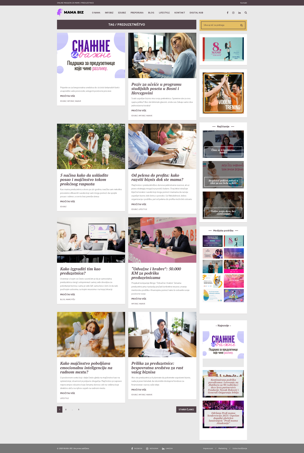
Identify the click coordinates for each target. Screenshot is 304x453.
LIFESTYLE (143, 209)
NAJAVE (78, 101)
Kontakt (243, 2)
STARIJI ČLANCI (186, 409)
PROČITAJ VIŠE (67, 96)
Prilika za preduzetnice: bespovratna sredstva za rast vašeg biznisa (157, 368)
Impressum (208, 448)
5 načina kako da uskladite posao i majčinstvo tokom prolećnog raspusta (84, 179)
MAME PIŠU (70, 299)
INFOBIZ (70, 101)
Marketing (222, 448)
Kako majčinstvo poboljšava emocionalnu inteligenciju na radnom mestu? (86, 368)
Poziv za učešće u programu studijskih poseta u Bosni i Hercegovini (156, 89)
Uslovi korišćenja (240, 448)
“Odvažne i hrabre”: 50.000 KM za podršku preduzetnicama (156, 273)
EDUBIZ (63, 101)
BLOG (62, 299)
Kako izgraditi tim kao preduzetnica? (80, 271)
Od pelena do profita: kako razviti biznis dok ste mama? (157, 177)
